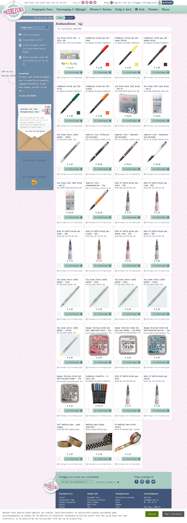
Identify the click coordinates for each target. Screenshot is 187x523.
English (62, 504)
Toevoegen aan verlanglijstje (70, 77)
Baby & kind (123, 9)
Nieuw (165, 9)
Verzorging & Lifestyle (71, 9)
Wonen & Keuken (100, 9)
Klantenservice (65, 494)
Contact (62, 507)
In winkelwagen (72, 72)
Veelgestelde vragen (67, 500)
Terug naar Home (44, 18)
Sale (141, 9)
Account (62, 497)
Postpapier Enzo (42, 9)
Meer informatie (173, 514)
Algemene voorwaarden (67, 502)
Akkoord (152, 514)
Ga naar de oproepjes (35, 131)
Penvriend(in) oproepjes (125, 497)
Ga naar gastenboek (27, 95)
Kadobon (118, 504)
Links (118, 507)
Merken (153, 9)
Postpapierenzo (122, 494)
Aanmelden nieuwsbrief (106, 482)
